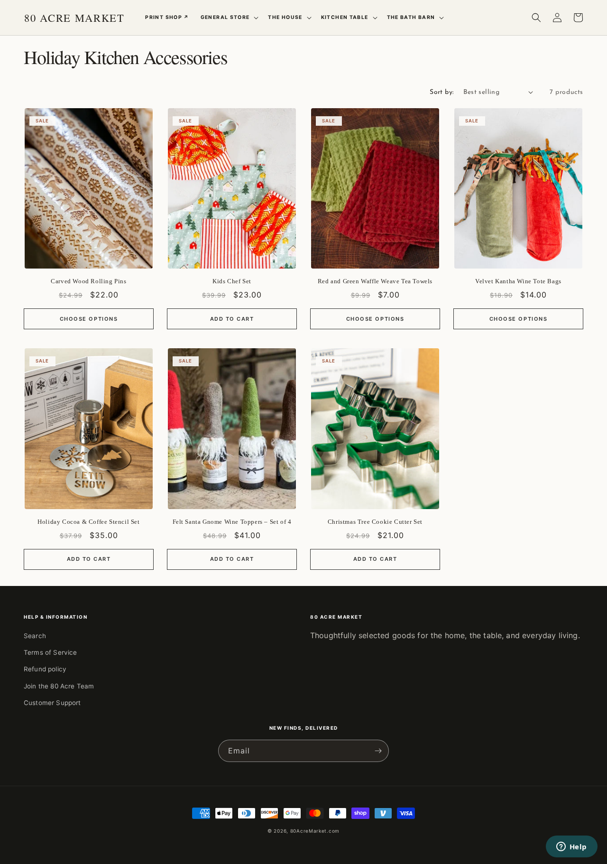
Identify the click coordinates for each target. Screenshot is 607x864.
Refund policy (45, 669)
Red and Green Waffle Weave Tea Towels (375, 281)
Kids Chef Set (231, 281)
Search (35, 636)
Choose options (89, 319)
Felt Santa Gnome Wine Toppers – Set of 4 (232, 521)
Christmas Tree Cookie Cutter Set (375, 521)
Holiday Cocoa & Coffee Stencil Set (88, 521)
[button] (229, 18)
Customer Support (52, 702)
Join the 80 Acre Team (59, 686)
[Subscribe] (378, 751)
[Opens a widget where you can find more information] (571, 847)
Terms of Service (50, 652)
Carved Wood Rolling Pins (88, 281)
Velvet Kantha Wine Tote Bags (518, 281)
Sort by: (441, 92)
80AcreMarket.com (315, 831)
